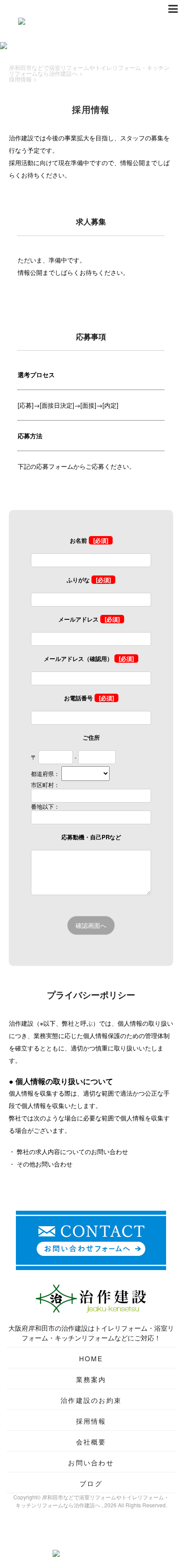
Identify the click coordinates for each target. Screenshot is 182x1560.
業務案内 (91, 1379)
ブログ (91, 1483)
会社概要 (91, 1441)
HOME (91, 1358)
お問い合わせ (91, 1462)
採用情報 (91, 1420)
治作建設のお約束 (91, 1400)
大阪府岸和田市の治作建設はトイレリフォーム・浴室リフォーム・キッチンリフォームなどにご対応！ (91, 1332)
